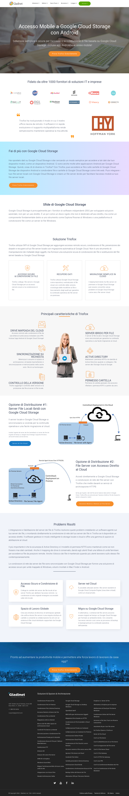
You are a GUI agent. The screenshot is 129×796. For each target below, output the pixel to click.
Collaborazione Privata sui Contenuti (77, 728)
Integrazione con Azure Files (46, 772)
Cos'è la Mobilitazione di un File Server (106, 742)
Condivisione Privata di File (45, 701)
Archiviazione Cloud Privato (74, 739)
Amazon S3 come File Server (46, 755)
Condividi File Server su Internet (47, 729)
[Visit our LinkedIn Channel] (72, 783)
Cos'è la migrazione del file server (104, 745)
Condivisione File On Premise (46, 704)
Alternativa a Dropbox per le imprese (105, 704)
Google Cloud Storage (73, 701)
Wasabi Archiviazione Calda (46, 776)
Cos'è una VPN (98, 761)
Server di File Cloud (20, 443)
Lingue (73, 3)
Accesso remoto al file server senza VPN (78, 749)
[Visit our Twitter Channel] (55, 783)
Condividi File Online (72, 757)
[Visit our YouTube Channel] (60, 783)
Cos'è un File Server (100, 738)
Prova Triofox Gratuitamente (64, 54)
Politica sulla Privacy (86, 793)
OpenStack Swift (71, 710)
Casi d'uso (53, 3)
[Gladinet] (16, 3)
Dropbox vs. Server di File (102, 701)
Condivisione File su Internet (46, 716)
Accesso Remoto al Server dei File (48, 712)
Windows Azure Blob (43, 762)
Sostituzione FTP (42, 747)
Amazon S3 (41, 751)
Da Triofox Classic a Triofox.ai (103, 730)
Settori (44, 3)
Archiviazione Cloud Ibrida (74, 764)
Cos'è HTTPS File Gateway (102, 757)
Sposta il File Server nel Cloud (75, 753)
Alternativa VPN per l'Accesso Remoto (77, 776)
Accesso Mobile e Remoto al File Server (95, 504)
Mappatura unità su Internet (46, 720)
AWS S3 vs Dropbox (43, 758)
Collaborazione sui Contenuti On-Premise (78, 732)
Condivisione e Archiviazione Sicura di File (79, 768)
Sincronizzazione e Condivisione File (48, 733)
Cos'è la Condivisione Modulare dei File (106, 764)
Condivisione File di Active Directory (48, 708)
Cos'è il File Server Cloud (101, 749)
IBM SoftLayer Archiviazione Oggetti (77, 714)
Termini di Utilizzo (100, 793)
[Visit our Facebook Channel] (66, 783)
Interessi (35, 3)
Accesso (64, 3)
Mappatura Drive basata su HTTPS (76, 718)
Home (117, 793)
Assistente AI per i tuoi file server (104, 726)
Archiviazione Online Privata (74, 735)
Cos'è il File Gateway (100, 753)
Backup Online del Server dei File (76, 772)
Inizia (84, 3)
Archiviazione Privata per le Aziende (48, 737)
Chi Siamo (111, 793)
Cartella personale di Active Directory (77, 761)
